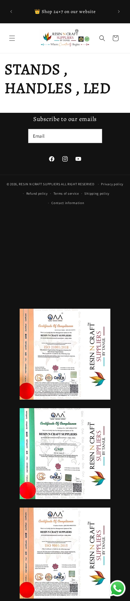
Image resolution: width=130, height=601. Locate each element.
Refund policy (37, 193)
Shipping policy (96, 193)
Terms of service (66, 193)
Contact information (67, 203)
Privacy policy (112, 184)
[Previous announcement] (11, 11)
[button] (12, 38)
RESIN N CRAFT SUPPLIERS (39, 184)
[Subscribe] (95, 136)
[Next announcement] (118, 11)
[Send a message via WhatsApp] (117, 588)
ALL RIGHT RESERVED (78, 184)
